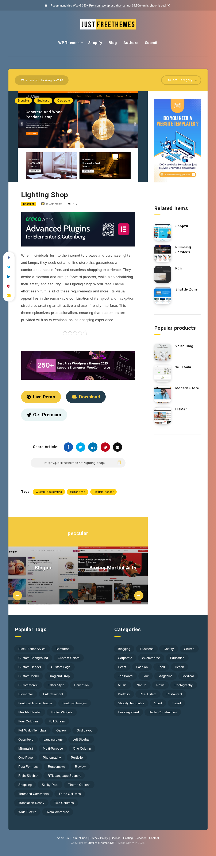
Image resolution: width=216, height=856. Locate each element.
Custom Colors (69, 658)
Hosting (128, 838)
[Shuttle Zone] (162, 295)
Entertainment (53, 694)
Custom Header (29, 667)
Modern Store (187, 388)
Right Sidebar (28, 775)
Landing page (53, 739)
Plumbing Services (183, 249)
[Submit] (62, 80)
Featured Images (74, 703)
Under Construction (163, 712)
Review (80, 766)
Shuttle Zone (186, 289)
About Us (63, 838)
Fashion (142, 667)
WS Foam (183, 367)
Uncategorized (128, 712)
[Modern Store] (162, 394)
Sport (158, 703)
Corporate (63, 100)
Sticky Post (50, 784)
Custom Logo (60, 667)
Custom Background (49, 491)
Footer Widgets (62, 712)
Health (179, 667)
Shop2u (181, 226)
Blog (113, 42)
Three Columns (70, 794)
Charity (168, 649)
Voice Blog (184, 346)
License (116, 838)
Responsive (56, 766)
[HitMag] (162, 415)
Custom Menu (28, 676)
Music (122, 685)
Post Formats (28, 766)
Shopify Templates (131, 703)
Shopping (25, 784)
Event (122, 667)
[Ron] (162, 274)
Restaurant (174, 694)
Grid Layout (85, 730)
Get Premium (47, 414)
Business (43, 100)
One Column (82, 748)
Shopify (95, 42)
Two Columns (64, 803)
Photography (52, 757)
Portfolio (77, 757)
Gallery (61, 730)
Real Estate (148, 694)
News (160, 685)
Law (145, 676)
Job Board (125, 676)
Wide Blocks (27, 812)
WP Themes (69, 42)
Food (161, 667)
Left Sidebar (81, 739)
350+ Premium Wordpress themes (104, 5)
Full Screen (57, 721)
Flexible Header (103, 491)
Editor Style (77, 491)
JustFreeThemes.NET (102, 842)
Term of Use (79, 838)
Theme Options (79, 784)
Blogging (23, 100)
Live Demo (44, 396)
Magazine (165, 676)
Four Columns (28, 721)
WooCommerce (57, 812)
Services (141, 838)
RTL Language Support (64, 775)
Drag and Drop (59, 676)
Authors (131, 42)
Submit (151, 42)
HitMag (181, 409)
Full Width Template (32, 730)
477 (74, 203)
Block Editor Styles (32, 649)
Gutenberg (26, 739)
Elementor (25, 694)
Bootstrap (63, 649)
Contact (154, 838)
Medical (188, 676)
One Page (25, 757)
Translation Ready (31, 803)
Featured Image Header (35, 703)
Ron (178, 268)
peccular (78, 533)
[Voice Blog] (162, 352)
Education (81, 685)
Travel (176, 703)
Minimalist (25, 748)
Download (89, 396)
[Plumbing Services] (162, 253)
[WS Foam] (162, 373)
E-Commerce (28, 685)
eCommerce (151, 658)
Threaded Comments (33, 794)
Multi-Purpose (53, 748)
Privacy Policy (98, 838)
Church (189, 649)
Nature (141, 685)
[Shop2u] (162, 232)
